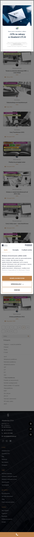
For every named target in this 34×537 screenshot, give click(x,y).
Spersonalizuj (16, 284)
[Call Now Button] (17, 534)
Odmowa (17, 290)
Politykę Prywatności (17, 43)
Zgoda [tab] (6, 250)
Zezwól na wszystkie (17, 278)
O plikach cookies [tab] (27, 250)
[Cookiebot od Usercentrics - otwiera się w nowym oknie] (25, 245)
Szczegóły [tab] (16, 250)
